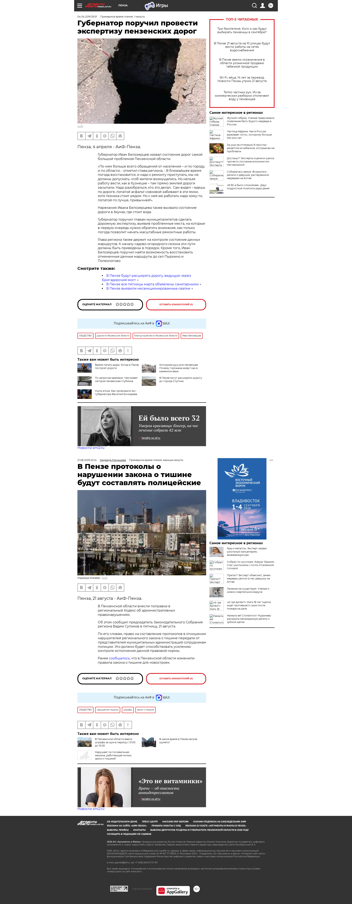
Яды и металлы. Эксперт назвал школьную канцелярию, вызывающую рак (247, 551)
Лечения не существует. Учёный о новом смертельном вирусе (248, 590)
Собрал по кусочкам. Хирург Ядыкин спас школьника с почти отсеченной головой (250, 565)
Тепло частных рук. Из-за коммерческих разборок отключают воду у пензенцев (242, 96)
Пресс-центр (150, 821)
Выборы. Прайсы (118, 830)
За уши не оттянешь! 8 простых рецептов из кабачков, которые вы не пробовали (250, 148)
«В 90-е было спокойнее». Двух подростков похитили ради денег (248, 187)
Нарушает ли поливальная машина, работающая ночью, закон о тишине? (113, 755)
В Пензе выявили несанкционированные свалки (148, 288)
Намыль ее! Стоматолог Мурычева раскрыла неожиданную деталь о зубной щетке (249, 619)
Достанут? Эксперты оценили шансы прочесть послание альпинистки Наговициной (250, 161)
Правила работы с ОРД (166, 825)
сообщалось (119, 658)
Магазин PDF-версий (175, 821)
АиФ (80, 126)
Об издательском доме (122, 821)
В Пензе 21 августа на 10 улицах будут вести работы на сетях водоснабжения (242, 47)
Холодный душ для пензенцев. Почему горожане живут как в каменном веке (178, 368)
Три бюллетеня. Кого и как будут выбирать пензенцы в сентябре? (242, 30)
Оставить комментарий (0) (176, 304)
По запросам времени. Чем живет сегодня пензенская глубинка (116, 379)
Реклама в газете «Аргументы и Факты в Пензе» (215, 825)
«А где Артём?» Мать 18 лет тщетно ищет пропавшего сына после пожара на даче (249, 605)
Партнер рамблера (142, 889)
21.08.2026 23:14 (87, 460)
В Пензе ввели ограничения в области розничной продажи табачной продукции (242, 63)
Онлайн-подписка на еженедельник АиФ (219, 821)
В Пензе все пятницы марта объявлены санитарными (152, 284)
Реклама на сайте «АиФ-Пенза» (127, 825)
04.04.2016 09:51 (87, 16)
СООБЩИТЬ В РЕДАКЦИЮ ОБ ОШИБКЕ (129, 834)
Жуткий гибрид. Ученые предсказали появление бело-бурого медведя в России (250, 121)
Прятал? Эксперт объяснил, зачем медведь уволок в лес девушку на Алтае (248, 578)
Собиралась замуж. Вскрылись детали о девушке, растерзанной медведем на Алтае (248, 175)
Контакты (139, 830)
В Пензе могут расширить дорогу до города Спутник (180, 379)
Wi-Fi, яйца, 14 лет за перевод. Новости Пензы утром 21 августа (242, 79)
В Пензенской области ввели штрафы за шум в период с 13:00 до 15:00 (115, 742)
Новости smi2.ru (90, 448)
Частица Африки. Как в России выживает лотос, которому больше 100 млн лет (249, 134)
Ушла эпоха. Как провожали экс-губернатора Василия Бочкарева (116, 392)
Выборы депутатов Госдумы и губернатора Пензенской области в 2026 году (199, 830)
